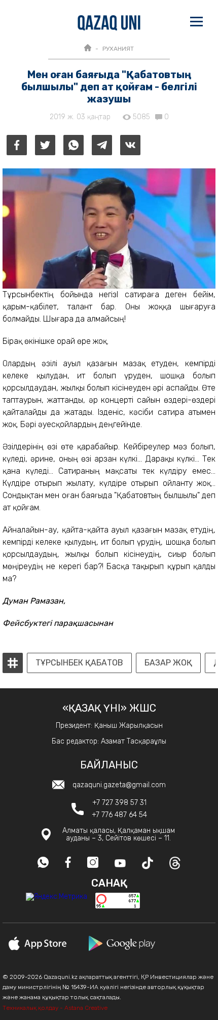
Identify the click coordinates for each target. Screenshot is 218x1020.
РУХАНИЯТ (118, 48)
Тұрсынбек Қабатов (79, 662)
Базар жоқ (168, 662)
